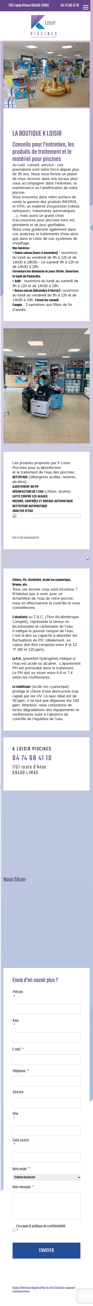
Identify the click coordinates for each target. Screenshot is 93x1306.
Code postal (21, 1142)
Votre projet (21, 1169)
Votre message (23, 1187)
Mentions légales (30, 1288)
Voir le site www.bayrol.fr (25, 537)
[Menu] (85, 7)
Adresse (18, 1092)
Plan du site (47, 1288)
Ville (15, 1116)
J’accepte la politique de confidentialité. (41, 1229)
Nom (16, 1023)
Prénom (18, 994)
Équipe (16, 1288)
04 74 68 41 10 (70, 5)
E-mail (17, 1050)
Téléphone (20, 1071)
